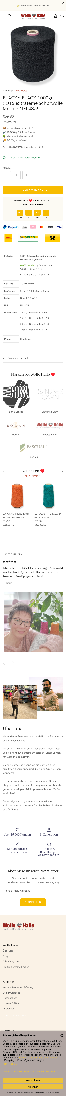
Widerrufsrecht (11, 992)
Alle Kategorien (11, 961)
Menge (7, 168)
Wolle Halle (20, 90)
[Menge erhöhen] (26, 175)
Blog (5, 956)
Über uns (8, 950)
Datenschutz (10, 998)
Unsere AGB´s (11, 1003)
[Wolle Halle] (33, 16)
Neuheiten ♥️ (33, 471)
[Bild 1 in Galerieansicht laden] (33, 54)
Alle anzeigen (33, 476)
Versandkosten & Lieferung (18, 987)
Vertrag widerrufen (17, 1015)
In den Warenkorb (32, 190)
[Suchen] (11, 16)
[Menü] (3, 16)
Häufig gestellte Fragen (16, 967)
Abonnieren (33, 902)
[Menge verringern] (7, 175)
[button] (64, 3)
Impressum (9, 1008)
